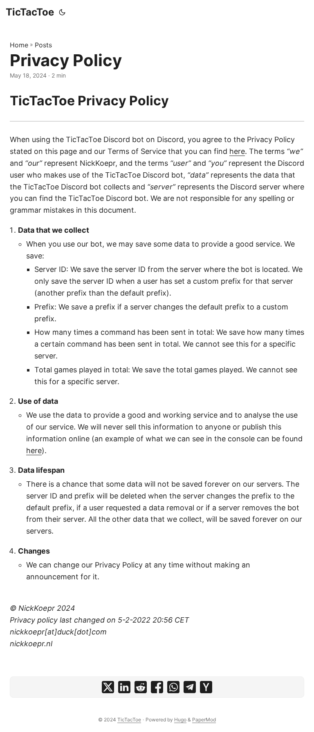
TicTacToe (30, 12)
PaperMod (204, 719)
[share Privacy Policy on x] (108, 687)
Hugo (180, 719)
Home (19, 45)
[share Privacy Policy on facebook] (157, 687)
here (237, 151)
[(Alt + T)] (62, 12)
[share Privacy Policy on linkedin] (124, 687)
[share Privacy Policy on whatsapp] (173, 687)
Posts (43, 45)
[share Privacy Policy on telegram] (190, 687)
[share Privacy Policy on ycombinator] (206, 687)
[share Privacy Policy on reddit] (141, 687)
